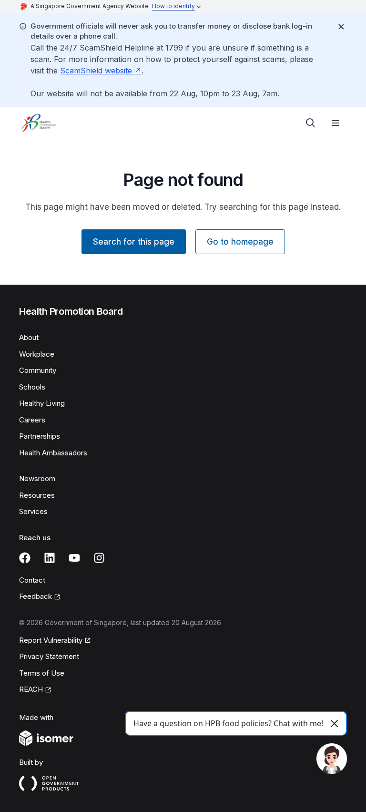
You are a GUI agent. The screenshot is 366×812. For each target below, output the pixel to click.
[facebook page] (24, 558)
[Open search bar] (310, 123)
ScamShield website (96, 70)
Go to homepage (240, 242)
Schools (32, 386)
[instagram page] (99, 558)
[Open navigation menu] (335, 123)
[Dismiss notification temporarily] (341, 26)
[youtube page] (74, 558)
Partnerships (39, 436)
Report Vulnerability (50, 640)
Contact (32, 580)
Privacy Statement (49, 656)
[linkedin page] (49, 558)
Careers (32, 419)
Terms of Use (41, 673)
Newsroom (37, 478)
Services (33, 511)
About (29, 337)
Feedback (35, 596)
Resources (37, 495)
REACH (31, 689)
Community (37, 370)
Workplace (36, 354)
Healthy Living (42, 403)
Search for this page (133, 242)
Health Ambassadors (53, 452)
